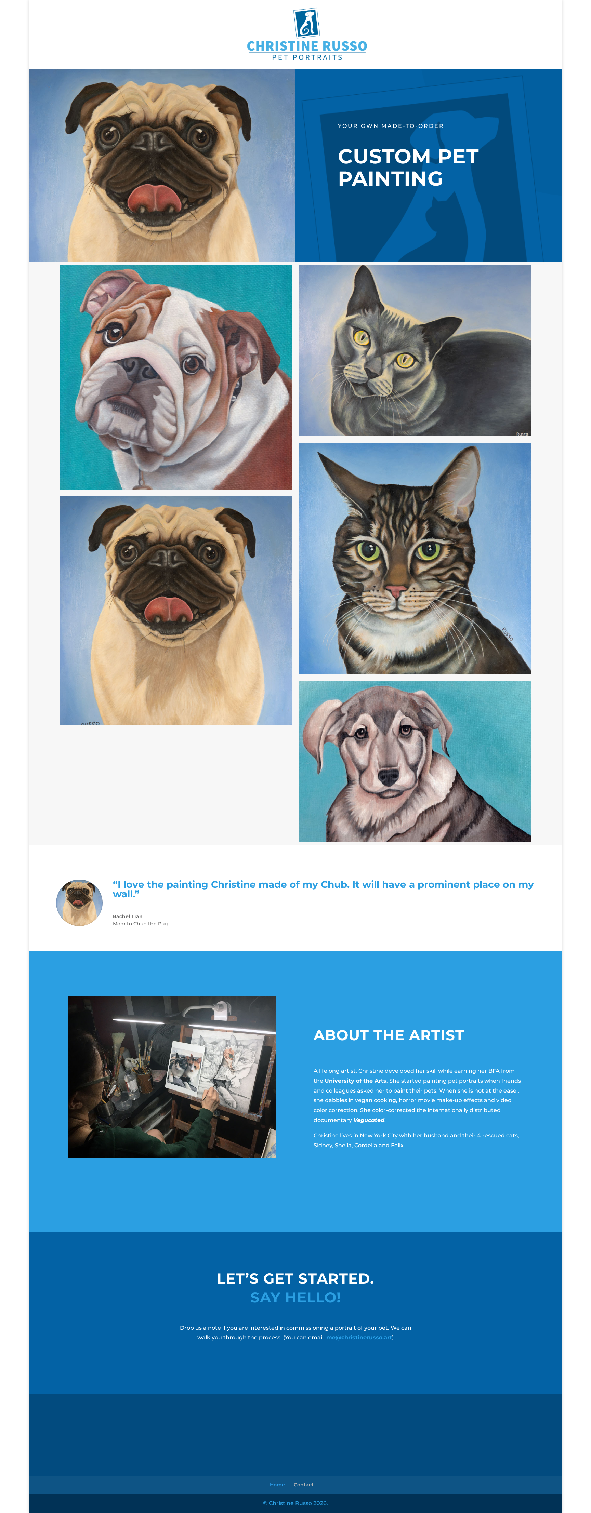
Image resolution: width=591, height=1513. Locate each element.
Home (277, 1485)
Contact (304, 1485)
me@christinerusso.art (359, 1337)
